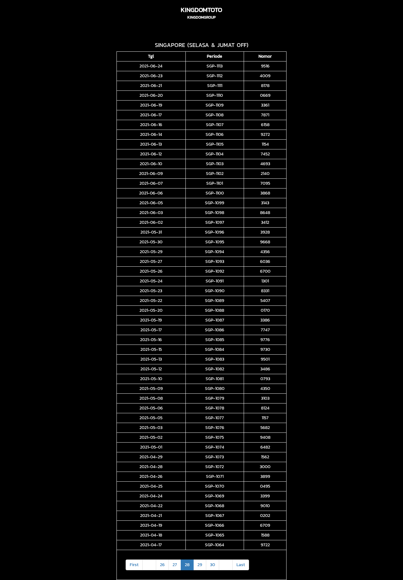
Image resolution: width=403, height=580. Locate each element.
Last (240, 564)
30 (212, 564)
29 (199, 564)
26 (162, 564)
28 (187, 564)
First (134, 564)
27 (175, 564)
